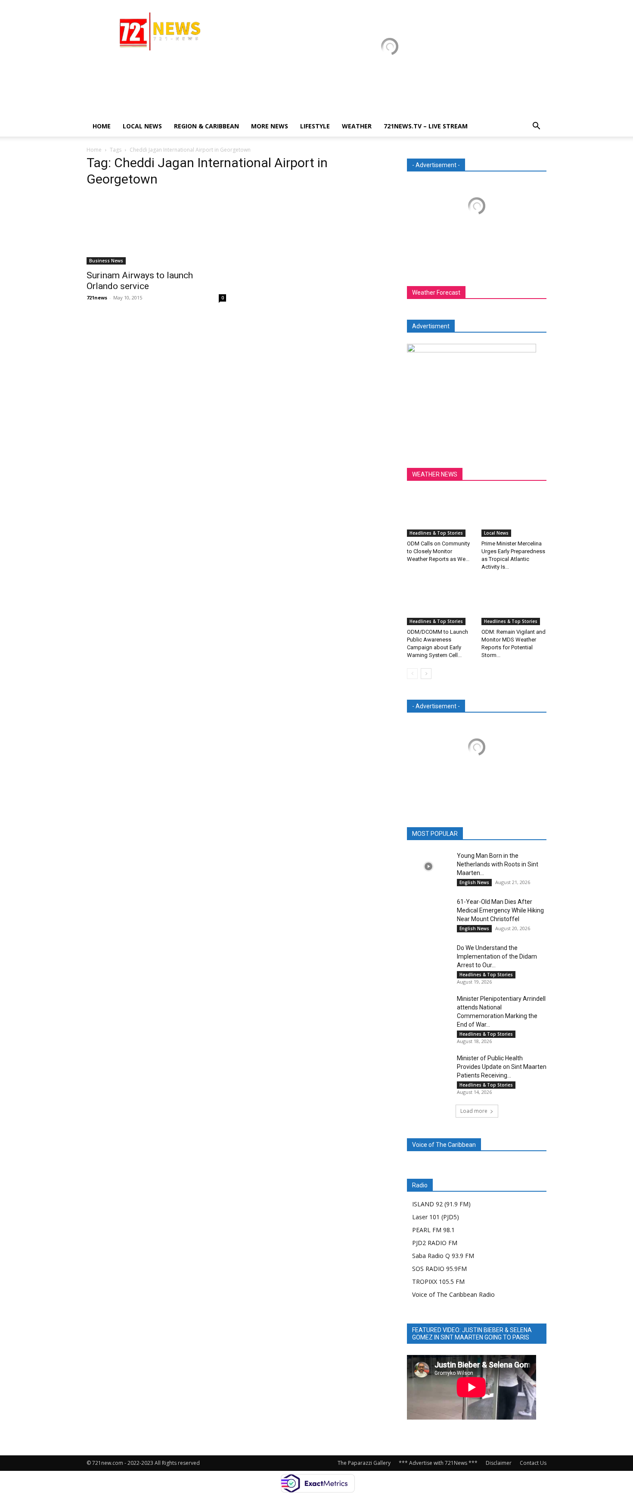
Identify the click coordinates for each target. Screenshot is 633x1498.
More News (269, 126)
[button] (536, 127)
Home (102, 126)
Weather (357, 126)
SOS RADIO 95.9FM (439, 1268)
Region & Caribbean (206, 126)
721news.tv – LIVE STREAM (426, 126)
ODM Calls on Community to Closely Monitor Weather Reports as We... (438, 551)
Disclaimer (499, 1463)
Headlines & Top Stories (436, 533)
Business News (106, 261)
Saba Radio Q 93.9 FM (443, 1256)
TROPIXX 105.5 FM (438, 1281)
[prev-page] (412, 673)
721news (97, 297)
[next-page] (426, 673)
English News (474, 882)
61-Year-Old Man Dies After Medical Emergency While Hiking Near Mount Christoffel (500, 910)
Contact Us (533, 1463)
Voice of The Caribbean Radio (453, 1294)
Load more (473, 1111)
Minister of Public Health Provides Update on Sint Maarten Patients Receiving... (501, 1067)
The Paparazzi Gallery (364, 1463)
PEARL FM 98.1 (433, 1230)
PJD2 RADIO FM (434, 1243)
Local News (142, 126)
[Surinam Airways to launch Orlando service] (156, 230)
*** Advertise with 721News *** (438, 1463)
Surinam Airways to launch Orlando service (140, 280)
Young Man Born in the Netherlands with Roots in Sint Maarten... (497, 864)
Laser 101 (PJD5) (435, 1217)
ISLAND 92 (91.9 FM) (441, 1204)
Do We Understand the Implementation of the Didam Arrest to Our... (497, 956)
